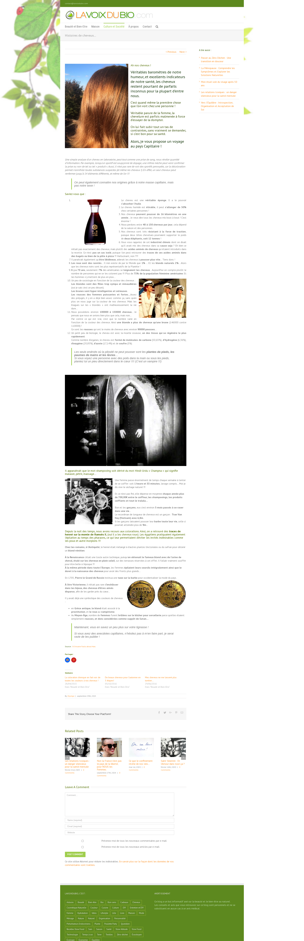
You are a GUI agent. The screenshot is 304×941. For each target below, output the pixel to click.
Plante (97, 923)
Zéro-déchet (122, 934)
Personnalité (120, 918)
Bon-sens (112, 902)
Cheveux (136, 902)
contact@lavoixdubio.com (76, 3)
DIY (124, 907)
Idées (94, 913)
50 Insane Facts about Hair (83, 646)
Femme (70, 913)
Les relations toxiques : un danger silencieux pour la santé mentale (77, 763)
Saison (99, 929)
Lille (114, 913)
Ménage (70, 918)
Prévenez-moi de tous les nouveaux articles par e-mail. (130, 846)
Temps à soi (87, 934)
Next (182, 51)
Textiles (109, 934)
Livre (122, 913)
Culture (115, 907)
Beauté (81, 902)
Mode (141, 913)
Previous (171, 51)
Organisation (104, 918)
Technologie (72, 934)
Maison (131, 913)
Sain (90, 929)
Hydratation (82, 913)
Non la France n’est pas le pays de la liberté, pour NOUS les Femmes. (109, 765)
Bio (102, 902)
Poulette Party (110, 923)
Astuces (70, 902)
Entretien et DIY (137, 907)
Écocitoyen (137, 934)
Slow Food (136, 929)
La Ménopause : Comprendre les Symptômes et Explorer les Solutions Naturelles (218, 71)
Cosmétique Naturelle (76, 907)
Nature (81, 918)
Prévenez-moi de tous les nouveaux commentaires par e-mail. (134, 840)
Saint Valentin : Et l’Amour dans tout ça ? (173, 762)
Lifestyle (104, 913)
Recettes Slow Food (75, 929)
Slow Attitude (122, 929)
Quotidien (125, 923)
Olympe (70, 696)
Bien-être (92, 902)
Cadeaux (124, 902)
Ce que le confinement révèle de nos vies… (141, 762)
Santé (108, 929)
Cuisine (105, 907)
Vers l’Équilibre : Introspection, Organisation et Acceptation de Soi (217, 106)
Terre (99, 934)
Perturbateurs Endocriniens (78, 923)
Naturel (91, 918)
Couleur (94, 907)
